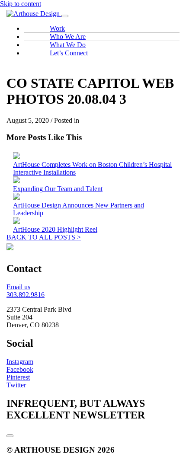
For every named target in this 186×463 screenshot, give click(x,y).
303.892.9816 (25, 294)
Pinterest (18, 377)
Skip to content (20, 3)
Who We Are (68, 36)
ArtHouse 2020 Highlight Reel (55, 229)
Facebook (19, 369)
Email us (18, 287)
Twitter (16, 385)
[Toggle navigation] (64, 16)
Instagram (19, 361)
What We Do (68, 44)
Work (57, 28)
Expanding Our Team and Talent (58, 188)
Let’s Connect (69, 53)
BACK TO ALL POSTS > (43, 237)
